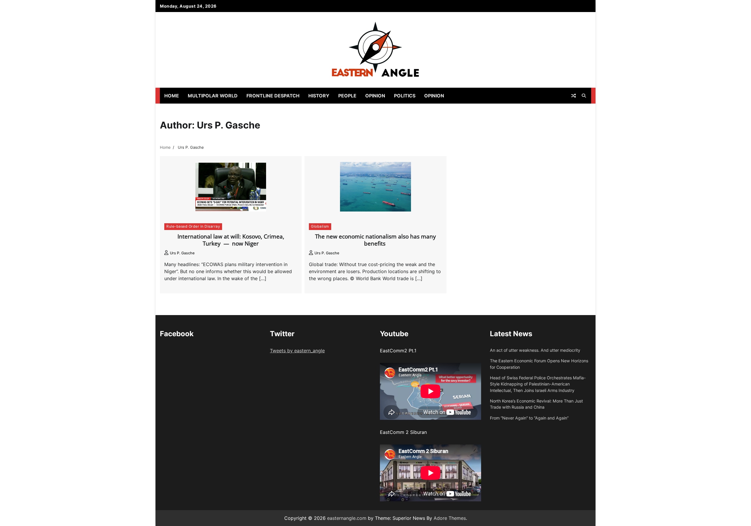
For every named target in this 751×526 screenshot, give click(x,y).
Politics (404, 96)
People (347, 96)
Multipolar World (213, 96)
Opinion (375, 96)
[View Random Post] (573, 95)
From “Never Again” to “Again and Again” (529, 417)
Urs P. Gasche (182, 253)
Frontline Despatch (273, 96)
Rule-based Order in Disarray (193, 226)
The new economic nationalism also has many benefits (375, 240)
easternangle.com (346, 518)
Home (171, 96)
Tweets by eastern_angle (297, 351)
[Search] (583, 95)
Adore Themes (450, 518)
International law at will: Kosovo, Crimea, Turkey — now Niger (230, 240)
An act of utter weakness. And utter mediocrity (535, 350)
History (318, 96)
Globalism (320, 226)
